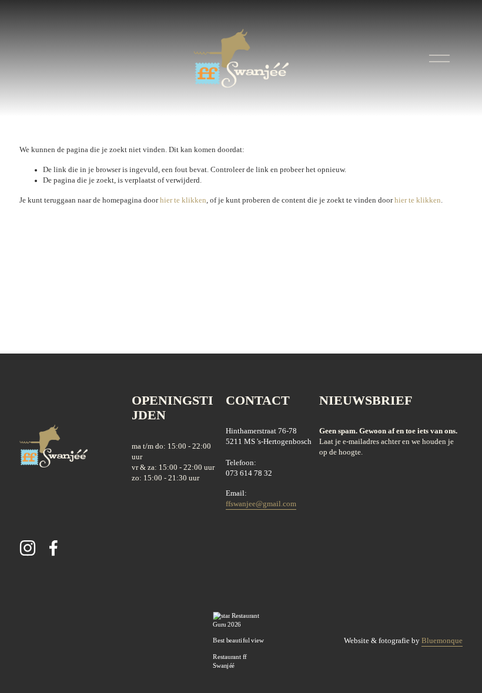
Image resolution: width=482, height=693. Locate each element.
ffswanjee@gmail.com (261, 504)
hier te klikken (183, 200)
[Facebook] (53, 548)
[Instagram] (27, 548)
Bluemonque (442, 641)
